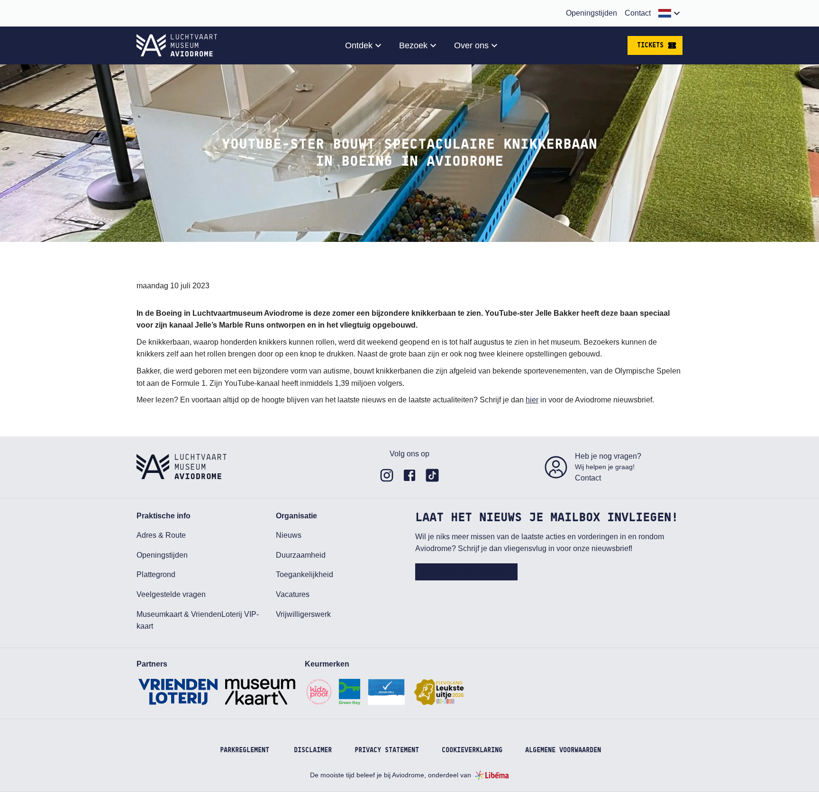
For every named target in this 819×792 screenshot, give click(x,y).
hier (532, 400)
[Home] (176, 45)
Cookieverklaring (472, 750)
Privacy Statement (387, 750)
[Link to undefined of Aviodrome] (386, 475)
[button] (670, 13)
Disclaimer (313, 750)
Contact (638, 13)
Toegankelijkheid (304, 574)
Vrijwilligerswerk (303, 614)
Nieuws (288, 535)
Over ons (471, 45)
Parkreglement (244, 750)
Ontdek (359, 45)
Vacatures (292, 594)
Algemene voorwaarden (563, 750)
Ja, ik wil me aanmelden (466, 572)
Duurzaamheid (301, 555)
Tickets (650, 45)
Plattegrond (155, 574)
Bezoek (413, 45)
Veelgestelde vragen (171, 594)
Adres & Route (161, 535)
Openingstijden (591, 13)
